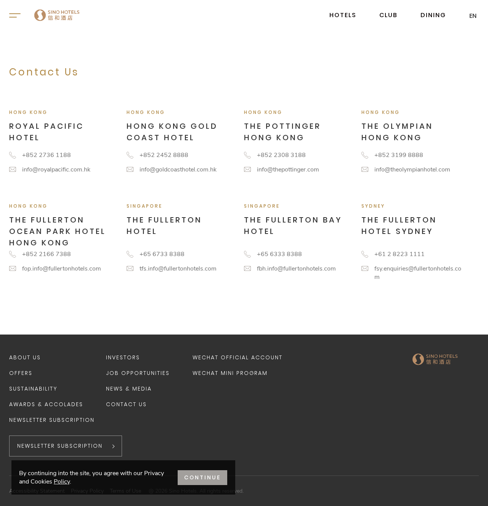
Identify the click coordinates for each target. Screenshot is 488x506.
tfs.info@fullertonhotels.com (178, 268)
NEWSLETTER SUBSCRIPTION (60, 446)
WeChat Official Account (238, 357)
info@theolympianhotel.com (412, 169)
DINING (433, 15)
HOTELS (342, 15)
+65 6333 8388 (279, 254)
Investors (123, 357)
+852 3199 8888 (398, 155)
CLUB (388, 15)
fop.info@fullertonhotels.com (61, 268)
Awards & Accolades (46, 404)
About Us (25, 357)
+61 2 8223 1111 (399, 254)
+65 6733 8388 (162, 254)
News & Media (129, 388)
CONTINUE (202, 477)
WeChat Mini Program (230, 373)
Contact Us (126, 404)
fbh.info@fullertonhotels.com (296, 268)
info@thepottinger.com (288, 169)
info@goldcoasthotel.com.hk (178, 169)
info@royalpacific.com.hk (56, 169)
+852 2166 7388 (46, 254)
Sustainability (33, 388)
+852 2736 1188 (46, 155)
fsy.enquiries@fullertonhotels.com (417, 272)
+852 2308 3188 (281, 155)
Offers (20, 373)
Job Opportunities (138, 373)
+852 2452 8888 (164, 155)
